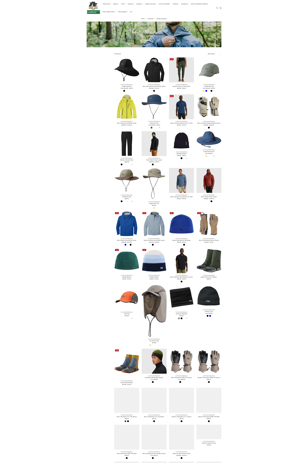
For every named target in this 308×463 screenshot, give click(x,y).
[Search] (217, 8)
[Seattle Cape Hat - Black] (124, 91)
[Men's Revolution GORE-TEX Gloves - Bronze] (183, 382)
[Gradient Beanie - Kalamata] (151, 281)
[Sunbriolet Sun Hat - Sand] (211, 156)
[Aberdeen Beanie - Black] (181, 158)
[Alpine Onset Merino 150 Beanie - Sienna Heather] (179, 245)
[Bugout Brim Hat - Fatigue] (157, 208)
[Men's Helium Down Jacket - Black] (153, 164)
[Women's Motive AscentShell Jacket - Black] (153, 245)
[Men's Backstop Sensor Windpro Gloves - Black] (153, 458)
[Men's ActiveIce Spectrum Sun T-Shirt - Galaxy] (183, 128)
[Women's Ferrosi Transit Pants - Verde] (180, 91)
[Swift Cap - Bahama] (122, 318)
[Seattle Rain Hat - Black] (122, 201)
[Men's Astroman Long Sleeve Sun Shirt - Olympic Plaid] (181, 201)
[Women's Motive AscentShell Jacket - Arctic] (155, 245)
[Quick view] (136, 80)
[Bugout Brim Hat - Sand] (151, 208)
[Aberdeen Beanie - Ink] (176, 158)
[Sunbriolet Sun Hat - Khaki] (206, 156)
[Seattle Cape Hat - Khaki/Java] (129, 91)
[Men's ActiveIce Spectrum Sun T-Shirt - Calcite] (180, 128)
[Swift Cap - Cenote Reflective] (127, 318)
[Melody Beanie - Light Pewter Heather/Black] (131, 281)
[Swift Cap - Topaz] (124, 318)
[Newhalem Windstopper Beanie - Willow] (155, 382)
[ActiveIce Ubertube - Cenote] (184, 318)
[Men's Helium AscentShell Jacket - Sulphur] (127, 128)
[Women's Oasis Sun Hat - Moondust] (208, 447)
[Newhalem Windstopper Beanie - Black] (153, 382)
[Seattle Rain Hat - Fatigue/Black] (124, 201)
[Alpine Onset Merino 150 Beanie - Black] (184, 245)
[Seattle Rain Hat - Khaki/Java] (127, 201)
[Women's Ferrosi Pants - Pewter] (129, 164)
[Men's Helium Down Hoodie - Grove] (209, 201)
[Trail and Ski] (93, 8)
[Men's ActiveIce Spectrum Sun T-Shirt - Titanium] (185, 128)
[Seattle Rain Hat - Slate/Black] (129, 201)
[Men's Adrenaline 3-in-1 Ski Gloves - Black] (128, 421)
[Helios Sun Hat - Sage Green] (151, 128)
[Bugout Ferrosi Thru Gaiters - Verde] (209, 281)
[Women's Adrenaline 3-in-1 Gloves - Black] (181, 421)
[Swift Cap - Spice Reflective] (129, 318)
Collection (150, 18)
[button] (107, 4)
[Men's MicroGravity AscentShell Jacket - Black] (154, 91)
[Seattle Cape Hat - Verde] (127, 91)
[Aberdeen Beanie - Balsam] (184, 158)
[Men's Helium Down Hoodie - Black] (211, 201)
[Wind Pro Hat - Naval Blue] (210, 316)
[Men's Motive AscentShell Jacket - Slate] (128, 245)
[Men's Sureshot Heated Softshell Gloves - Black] (209, 128)
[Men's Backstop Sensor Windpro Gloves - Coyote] (155, 458)
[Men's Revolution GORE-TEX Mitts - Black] (127, 458)
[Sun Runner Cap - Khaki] (150, 345)
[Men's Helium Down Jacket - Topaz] (155, 164)
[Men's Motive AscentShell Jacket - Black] (131, 245)
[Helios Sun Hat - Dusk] (149, 128)
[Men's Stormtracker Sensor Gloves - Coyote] (209, 245)
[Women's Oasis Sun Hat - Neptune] (210, 447)
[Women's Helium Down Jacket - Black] (181, 458)
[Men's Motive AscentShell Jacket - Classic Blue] (125, 245)
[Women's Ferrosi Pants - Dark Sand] (124, 164)
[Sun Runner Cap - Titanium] (153, 345)
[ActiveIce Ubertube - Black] (181, 318)
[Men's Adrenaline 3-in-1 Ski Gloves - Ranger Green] (125, 421)
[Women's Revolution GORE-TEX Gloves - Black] (209, 382)
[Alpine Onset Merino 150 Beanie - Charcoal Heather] (181, 245)
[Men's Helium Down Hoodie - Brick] (206, 201)
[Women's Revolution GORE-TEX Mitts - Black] (209, 421)
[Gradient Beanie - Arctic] (157, 281)
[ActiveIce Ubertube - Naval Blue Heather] (176, 318)
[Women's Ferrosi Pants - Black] (122, 164)
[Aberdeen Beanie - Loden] (179, 158)
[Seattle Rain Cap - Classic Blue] (206, 91)
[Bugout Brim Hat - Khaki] (154, 208)
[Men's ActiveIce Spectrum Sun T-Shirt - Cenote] (178, 128)
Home (143, 18)
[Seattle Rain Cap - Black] (211, 91)
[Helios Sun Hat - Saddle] (154, 128)
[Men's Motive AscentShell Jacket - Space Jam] (123, 245)
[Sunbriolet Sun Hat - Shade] (204, 156)
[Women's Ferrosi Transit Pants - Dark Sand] (183, 91)
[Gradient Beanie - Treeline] (154, 281)
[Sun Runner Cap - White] (158, 345)
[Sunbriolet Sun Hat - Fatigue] (209, 156)
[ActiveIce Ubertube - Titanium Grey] (179, 318)
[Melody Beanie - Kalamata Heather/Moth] (123, 281)
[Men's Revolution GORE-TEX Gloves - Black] (180, 382)
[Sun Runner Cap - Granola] (155, 345)
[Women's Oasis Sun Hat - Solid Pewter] (213, 447)
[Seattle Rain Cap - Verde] (209, 91)
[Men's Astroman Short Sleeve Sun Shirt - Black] (181, 281)
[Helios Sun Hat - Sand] (157, 128)
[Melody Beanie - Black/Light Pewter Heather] (125, 281)
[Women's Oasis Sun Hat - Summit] (205, 447)
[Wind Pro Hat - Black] (208, 316)
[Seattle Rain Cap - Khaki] (204, 91)
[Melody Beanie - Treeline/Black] (128, 281)
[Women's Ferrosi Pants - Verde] (127, 164)
